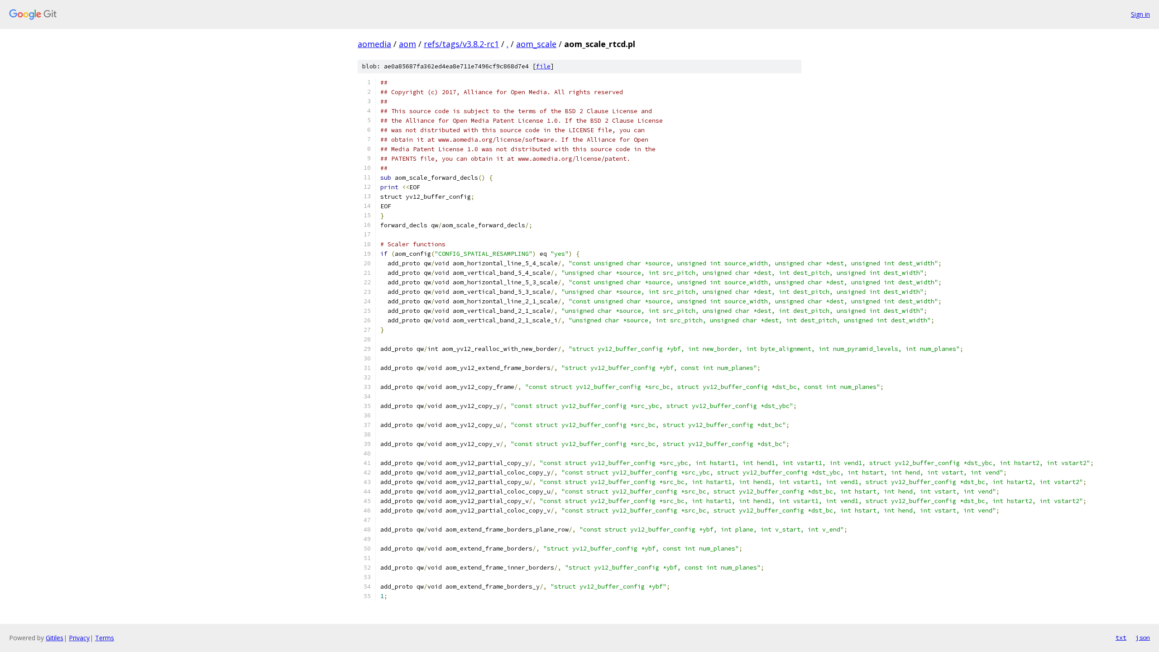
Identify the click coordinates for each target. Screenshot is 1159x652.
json (1142, 637)
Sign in (1140, 14)
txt (1121, 637)
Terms (104, 637)
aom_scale (536, 43)
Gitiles (54, 637)
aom (407, 43)
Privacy (79, 637)
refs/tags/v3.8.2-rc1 (461, 43)
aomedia (374, 43)
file (543, 66)
